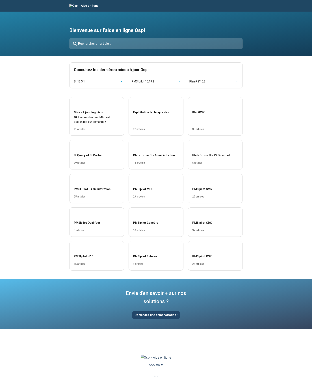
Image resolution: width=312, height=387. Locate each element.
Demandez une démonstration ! (156, 315)
